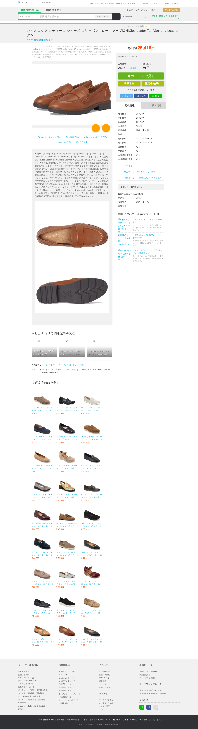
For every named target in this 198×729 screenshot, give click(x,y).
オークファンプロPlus (148, 671)
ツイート (128, 96)
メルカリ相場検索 (25, 684)
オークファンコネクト (68, 671)
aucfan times (104, 671)
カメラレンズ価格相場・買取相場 (32, 700)
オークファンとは (106, 700)
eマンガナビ (104, 678)
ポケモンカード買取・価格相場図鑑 (32, 690)
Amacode (22, 703)
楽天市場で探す (73, 137)
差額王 (21, 709)
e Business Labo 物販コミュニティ (32, 706)
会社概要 (60, 720)
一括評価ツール (65, 691)
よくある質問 (130, 3)
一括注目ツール (65, 697)
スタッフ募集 (87, 720)
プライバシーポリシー (132, 720)
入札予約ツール (65, 684)
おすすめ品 (157, 720)
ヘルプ (102, 709)
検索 (116, 17)
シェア (142, 96)
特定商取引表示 (73, 720)
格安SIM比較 (104, 675)
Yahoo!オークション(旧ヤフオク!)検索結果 (27, 679)
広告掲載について (103, 720)
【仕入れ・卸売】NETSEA (150, 690)
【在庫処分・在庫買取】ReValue (152, 693)
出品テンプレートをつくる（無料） (141, 171)
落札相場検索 (23, 671)
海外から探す (82, 142)
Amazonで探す (65, 142)
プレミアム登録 (171, 10)
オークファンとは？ (172, 3)
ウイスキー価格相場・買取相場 (31, 693)
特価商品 (147, 720)
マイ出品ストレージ (67, 681)
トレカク (102, 684)
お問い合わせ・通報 (46, 720)
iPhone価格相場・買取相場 (29, 696)
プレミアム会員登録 (147, 678)
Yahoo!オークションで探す (50, 137)
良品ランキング (105, 687)
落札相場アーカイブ (26, 687)
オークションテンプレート (69, 694)
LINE (157, 96)
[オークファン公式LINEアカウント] (141, 707)
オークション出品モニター (69, 700)
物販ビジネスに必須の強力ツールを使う (143, 177)
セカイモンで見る (141, 76)
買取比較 (102, 681)
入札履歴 (132, 68)
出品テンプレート (115, 3)
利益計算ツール (65, 687)
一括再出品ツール (66, 703)
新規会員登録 (144, 675)
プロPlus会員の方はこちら (147, 3)
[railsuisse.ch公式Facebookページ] (148, 707)
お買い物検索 (23, 675)
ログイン (155, 10)
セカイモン (129, 166)
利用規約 (116, 720)
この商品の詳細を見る (41, 40)
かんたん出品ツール (67, 678)
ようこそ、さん (136, 10)
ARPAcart (63, 675)
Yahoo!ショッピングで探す (96, 137)
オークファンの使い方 (97, 3)
